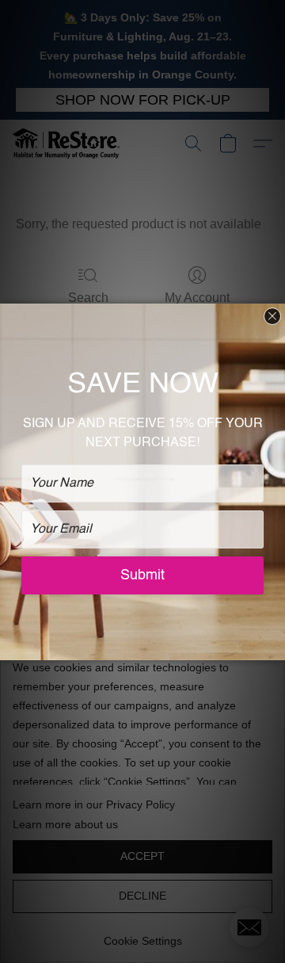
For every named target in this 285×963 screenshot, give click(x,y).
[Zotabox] (274, 646)
